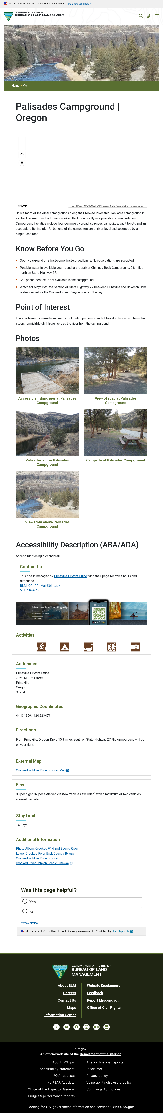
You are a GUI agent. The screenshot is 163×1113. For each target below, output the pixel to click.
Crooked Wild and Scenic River (37, 858)
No (31, 911)
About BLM (67, 985)
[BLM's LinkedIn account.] (106, 1027)
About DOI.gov (63, 1062)
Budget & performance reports (51, 1096)
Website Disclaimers (103, 985)
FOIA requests (64, 1076)
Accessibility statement (57, 1069)
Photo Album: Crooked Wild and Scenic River (47, 848)
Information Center (60, 1015)
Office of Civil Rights (104, 1007)
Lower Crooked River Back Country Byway (45, 853)
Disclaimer (94, 1069)
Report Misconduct (103, 1000)
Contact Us (67, 1000)
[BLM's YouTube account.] (66, 1027)
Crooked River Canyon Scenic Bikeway (42, 863)
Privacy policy (97, 1076)
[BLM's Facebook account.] (76, 1027)
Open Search (141, 16)
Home (15, 85)
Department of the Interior (100, 1054)
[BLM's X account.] (56, 1027)
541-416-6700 (30, 590)
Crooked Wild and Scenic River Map (41, 770)
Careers (69, 993)
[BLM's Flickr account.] (96, 1027)
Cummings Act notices (103, 1089)
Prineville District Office (70, 576)
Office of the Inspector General (51, 1089)
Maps (71, 1007)
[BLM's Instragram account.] (86, 1027)
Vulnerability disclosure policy (109, 1082)
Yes (32, 902)
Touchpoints (121, 931)
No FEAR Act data (61, 1082)
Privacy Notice (29, 923)
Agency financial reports (104, 1062)
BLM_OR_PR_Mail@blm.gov (40, 586)
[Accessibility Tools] (149, 16)
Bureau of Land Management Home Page (35, 16)
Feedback (95, 993)
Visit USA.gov (123, 1107)
